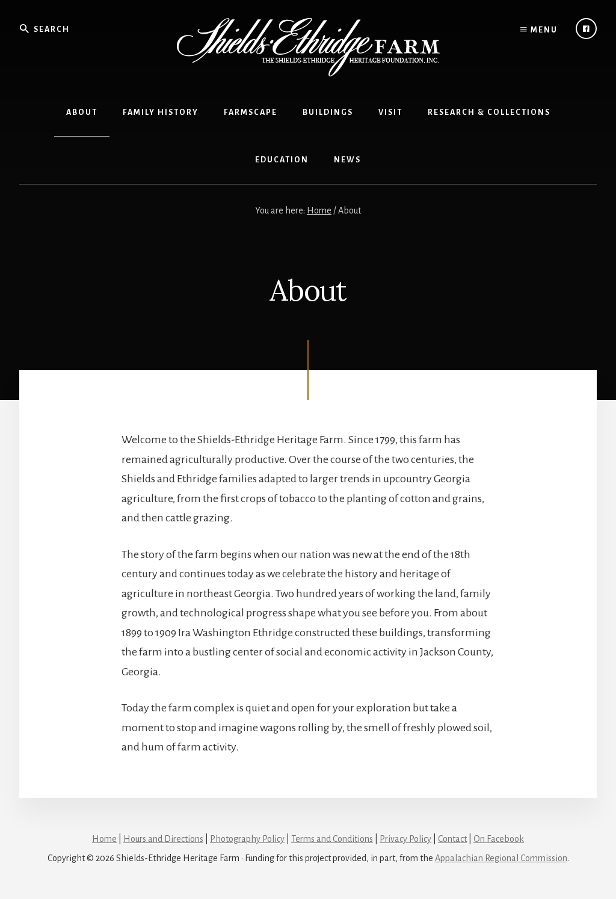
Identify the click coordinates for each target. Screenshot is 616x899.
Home (104, 839)
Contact (452, 839)
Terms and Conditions (332, 839)
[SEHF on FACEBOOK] (586, 28)
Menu (543, 30)
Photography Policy (247, 839)
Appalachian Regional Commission (501, 858)
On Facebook (498, 839)
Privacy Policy (405, 839)
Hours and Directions (163, 839)
